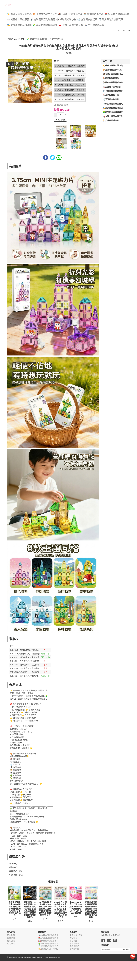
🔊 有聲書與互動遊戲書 (42, 19)
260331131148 (56, 39)
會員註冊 (73, 935)
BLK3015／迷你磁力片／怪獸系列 (69, 99)
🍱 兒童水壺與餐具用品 (70, 14)
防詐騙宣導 (74, 949)
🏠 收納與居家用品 (94, 14)
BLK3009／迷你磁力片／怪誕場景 (70, 71)
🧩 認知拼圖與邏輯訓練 (45, 25)
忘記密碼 (73, 938)
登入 (81, 935)
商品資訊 (68, 53)
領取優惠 (126, 949)
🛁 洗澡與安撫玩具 (87, 19)
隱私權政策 (74, 943)
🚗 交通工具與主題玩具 (71, 25)
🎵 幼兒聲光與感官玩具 (110, 19)
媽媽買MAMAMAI (16, 39)
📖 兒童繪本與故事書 (18, 19)
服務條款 (73, 941)
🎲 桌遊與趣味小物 (66, 19)
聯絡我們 (11, 938)
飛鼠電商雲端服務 (52, 957)
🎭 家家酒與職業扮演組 (19, 25)
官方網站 (11, 941)
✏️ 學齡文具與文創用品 (19, 14)
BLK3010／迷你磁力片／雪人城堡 (70, 75)
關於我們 (11, 935)
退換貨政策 (74, 946)
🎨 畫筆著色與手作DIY (45, 14)
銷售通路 (11, 943)
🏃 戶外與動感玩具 (94, 25)
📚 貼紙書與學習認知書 (117, 14)
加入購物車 (61, 120)
